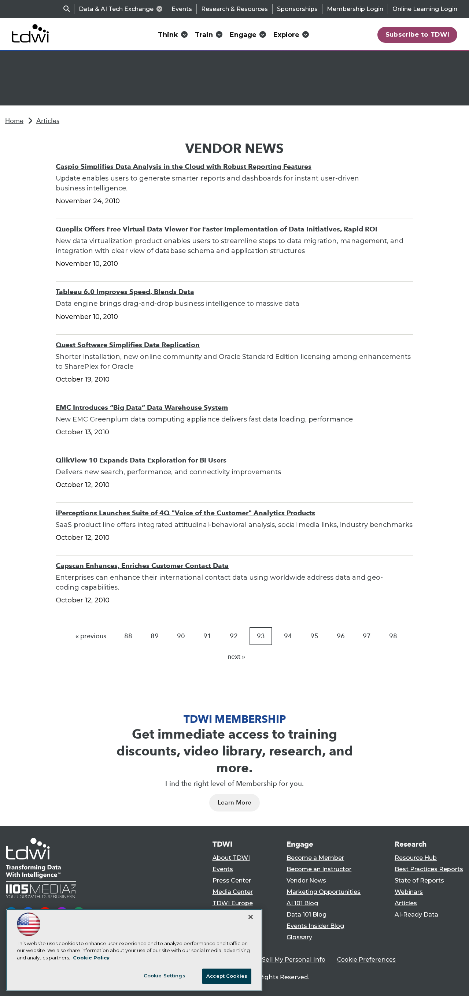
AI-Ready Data (416, 914)
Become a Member (315, 857)
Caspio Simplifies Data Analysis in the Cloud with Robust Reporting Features (183, 166)
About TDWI (231, 857)
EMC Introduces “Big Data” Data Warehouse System (142, 407)
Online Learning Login (424, 8)
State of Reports (419, 880)
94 (288, 636)
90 (181, 636)
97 (367, 636)
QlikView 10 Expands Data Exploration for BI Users (141, 460)
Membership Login (355, 8)
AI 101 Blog (302, 903)
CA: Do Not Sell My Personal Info (277, 959)
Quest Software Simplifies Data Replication (128, 345)
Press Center (232, 880)
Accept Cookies (226, 976)
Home (14, 121)
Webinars (409, 891)
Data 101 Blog (306, 914)
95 (314, 636)
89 (155, 636)
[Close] (251, 917)
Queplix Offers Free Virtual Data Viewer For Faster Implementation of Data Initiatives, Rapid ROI (216, 229)
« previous (90, 636)
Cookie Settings (164, 975)
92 (234, 636)
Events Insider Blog (315, 925)
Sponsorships (297, 8)
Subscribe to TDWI (417, 34)
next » (236, 657)
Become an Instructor (319, 869)
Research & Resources (234, 8)
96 (341, 636)
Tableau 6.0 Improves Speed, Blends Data (125, 291)
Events (181, 8)
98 (393, 636)
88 (128, 636)
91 (207, 636)
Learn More (234, 802)
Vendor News (306, 880)
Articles (47, 121)
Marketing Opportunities (324, 891)
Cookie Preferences (366, 959)
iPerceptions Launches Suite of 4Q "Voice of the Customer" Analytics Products (185, 513)
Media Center (233, 891)
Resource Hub (416, 857)
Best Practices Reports (429, 869)
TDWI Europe (233, 903)
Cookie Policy (91, 958)
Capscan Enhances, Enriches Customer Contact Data (142, 565)
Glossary (299, 937)
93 (261, 636)
